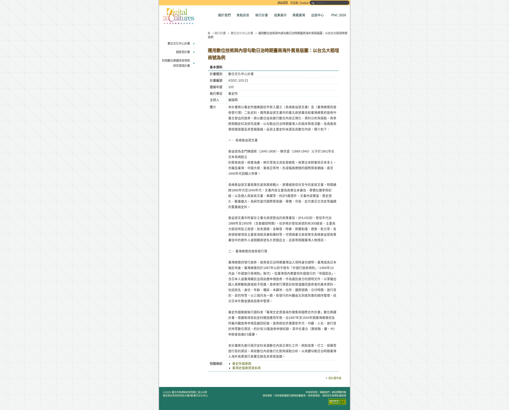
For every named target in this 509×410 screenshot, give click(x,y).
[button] (225, 15)
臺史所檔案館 (241, 363)
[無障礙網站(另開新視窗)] (337, 401)
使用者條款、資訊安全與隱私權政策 (327, 395)
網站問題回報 (339, 392)
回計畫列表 (334, 378)
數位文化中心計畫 (242, 33)
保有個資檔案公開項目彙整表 (290, 395)
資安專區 (267, 395)
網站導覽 (283, 2)
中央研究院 (312, 392)
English (304, 2)
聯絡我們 (324, 392)
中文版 (294, 2)
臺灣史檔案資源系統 (246, 368)
